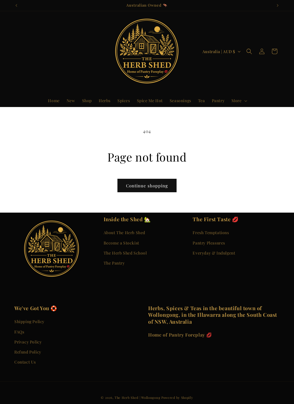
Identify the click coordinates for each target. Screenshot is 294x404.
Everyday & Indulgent (214, 253)
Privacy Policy (28, 342)
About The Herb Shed (124, 232)
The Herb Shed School (125, 253)
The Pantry (114, 263)
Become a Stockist (121, 243)
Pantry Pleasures (209, 243)
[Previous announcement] (16, 5)
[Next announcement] (277, 5)
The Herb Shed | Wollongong (137, 397)
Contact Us (25, 362)
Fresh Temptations (211, 232)
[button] (238, 101)
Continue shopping (147, 186)
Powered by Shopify (177, 397)
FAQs (19, 332)
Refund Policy (27, 352)
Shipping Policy (29, 321)
